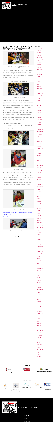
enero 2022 (39, 115)
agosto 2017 (39, 191)
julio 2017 (38, 193)
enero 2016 (39, 223)
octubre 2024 (39, 74)
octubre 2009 (39, 351)
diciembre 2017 (40, 184)
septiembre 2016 (40, 210)
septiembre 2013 (40, 272)
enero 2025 (39, 71)
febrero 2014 (39, 263)
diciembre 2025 (40, 59)
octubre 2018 (39, 167)
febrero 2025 (39, 69)
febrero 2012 (39, 304)
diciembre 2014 (40, 246)
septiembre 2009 (40, 352)
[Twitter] (29, 416)
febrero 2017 (39, 201)
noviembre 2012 (40, 289)
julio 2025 (39, 64)
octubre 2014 (39, 249)
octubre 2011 (39, 311)
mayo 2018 (39, 175)
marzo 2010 (39, 342)
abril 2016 (39, 218)
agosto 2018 (39, 170)
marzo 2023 (39, 102)
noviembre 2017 (40, 186)
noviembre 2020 (40, 131)
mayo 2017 (39, 196)
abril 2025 (39, 67)
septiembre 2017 (40, 189)
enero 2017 (39, 203)
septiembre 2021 (40, 120)
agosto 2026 (39, 48)
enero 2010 (39, 345)
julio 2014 (39, 254)
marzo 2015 (39, 241)
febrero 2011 (39, 325)
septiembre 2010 (40, 333)
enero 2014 (39, 265)
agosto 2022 (39, 108)
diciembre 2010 (40, 328)
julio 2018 (39, 172)
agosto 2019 (39, 150)
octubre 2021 (39, 119)
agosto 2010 (39, 335)
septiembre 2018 (40, 169)
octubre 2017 (39, 187)
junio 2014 (39, 256)
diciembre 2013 (40, 266)
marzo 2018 (39, 179)
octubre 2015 (39, 229)
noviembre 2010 (40, 330)
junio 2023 (39, 98)
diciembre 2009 (40, 347)
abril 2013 (39, 280)
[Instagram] (24, 416)
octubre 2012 (39, 290)
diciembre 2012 (40, 287)
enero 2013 (39, 285)
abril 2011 (39, 321)
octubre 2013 (39, 270)
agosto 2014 (39, 253)
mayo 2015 (39, 237)
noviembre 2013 (40, 268)
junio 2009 (39, 356)
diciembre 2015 (40, 225)
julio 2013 (38, 275)
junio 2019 (39, 153)
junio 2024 (39, 81)
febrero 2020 (39, 141)
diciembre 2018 (40, 163)
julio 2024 (39, 79)
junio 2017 (39, 194)
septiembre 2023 (40, 93)
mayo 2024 (39, 83)
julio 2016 (39, 213)
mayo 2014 (39, 258)
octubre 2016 (39, 208)
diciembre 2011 (40, 308)
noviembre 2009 (40, 349)
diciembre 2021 (40, 117)
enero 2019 (39, 162)
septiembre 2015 (40, 230)
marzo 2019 (39, 158)
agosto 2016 (39, 211)
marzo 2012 (39, 302)
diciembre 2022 (40, 103)
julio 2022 (39, 110)
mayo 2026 (39, 53)
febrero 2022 (39, 114)
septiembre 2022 (40, 107)
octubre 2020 (39, 132)
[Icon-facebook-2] (26, 416)
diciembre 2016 (40, 205)
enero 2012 (39, 306)
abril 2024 (39, 84)
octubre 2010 (39, 332)
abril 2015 (39, 239)
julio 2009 (39, 354)
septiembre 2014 (40, 251)
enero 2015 (39, 244)
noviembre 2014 (40, 248)
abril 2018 (39, 177)
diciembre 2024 (40, 72)
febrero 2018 (39, 181)
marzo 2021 (39, 126)
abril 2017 (39, 198)
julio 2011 (38, 316)
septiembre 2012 (40, 292)
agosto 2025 (39, 62)
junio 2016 (39, 215)
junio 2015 (39, 236)
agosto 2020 (39, 134)
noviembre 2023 (40, 91)
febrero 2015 (39, 242)
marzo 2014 (39, 261)
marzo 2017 (39, 199)
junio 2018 (39, 174)
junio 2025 (39, 65)
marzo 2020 (39, 139)
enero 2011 (39, 327)
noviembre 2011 (40, 309)
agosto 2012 (39, 294)
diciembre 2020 (40, 129)
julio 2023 (39, 96)
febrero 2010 (39, 344)
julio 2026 (39, 50)
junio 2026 (39, 52)
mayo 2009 (39, 357)
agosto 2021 (39, 122)
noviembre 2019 (40, 146)
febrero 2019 (39, 160)
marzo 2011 (39, 323)
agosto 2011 (39, 315)
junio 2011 (39, 318)
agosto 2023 (39, 95)
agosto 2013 (39, 273)
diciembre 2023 (40, 90)
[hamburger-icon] (50, 5)
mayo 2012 (39, 299)
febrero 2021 (39, 127)
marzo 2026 (39, 57)
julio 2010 (39, 337)
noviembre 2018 (40, 165)
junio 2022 (39, 112)
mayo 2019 (39, 155)
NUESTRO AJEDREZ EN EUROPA (19, 5)
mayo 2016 (39, 217)
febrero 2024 (39, 88)
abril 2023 (39, 100)
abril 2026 (39, 55)
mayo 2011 (39, 320)
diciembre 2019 (40, 144)
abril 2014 (39, 260)
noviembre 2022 (40, 105)
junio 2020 (39, 138)
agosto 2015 (39, 232)
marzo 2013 (39, 282)
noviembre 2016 (40, 206)
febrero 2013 (39, 284)
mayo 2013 (39, 278)
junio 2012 (39, 297)
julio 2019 (39, 151)
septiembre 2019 (40, 148)
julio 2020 (39, 136)
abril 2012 (39, 301)
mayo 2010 (39, 340)
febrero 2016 (39, 222)
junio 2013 (39, 277)
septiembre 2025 (40, 60)
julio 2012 (39, 296)
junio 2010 (39, 339)
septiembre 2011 (40, 313)
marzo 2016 (39, 220)
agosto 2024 (39, 77)
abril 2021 (39, 124)
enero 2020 (39, 143)
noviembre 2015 (40, 227)
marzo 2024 (39, 86)
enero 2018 (39, 182)
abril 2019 (39, 156)
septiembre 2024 (40, 76)
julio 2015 (38, 234)
